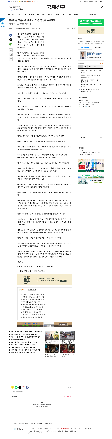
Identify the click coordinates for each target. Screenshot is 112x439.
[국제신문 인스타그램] (38, 271)
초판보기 (96, 1)
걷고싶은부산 (32, 423)
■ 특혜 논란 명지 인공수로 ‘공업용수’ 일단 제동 (22, 345)
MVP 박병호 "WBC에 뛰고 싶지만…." (32, 302)
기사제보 (57, 428)
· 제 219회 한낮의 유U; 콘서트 (86, 155)
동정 (95, 102)
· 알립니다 (82, 151)
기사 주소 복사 (11, 55)
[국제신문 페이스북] (25, 271)
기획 (63, 14)
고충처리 (80, 428)
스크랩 (11, 59)
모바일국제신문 (87, 428)
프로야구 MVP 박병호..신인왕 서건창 (31, 310)
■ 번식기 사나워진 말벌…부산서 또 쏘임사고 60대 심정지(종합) (26, 331)
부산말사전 (93, 14)
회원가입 (86, 1)
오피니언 (84, 14)
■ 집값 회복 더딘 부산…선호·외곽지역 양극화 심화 (23, 334)
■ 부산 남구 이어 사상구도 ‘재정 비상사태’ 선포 (22, 353)
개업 (86, 102)
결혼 (89, 102)
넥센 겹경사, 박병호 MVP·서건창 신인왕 (32, 297)
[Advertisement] (58, 44)
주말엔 (50, 14)
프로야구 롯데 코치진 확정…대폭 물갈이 (33, 294)
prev (79, 165)
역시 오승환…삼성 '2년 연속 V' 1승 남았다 (33, 315)
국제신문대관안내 (48, 423)
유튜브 (29, 1)
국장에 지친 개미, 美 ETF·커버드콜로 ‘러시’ (52, 342)
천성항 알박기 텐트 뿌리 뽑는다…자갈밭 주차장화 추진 (67, 343)
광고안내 (40, 428)
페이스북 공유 (11, 35)
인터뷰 (69, 14)
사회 (13, 14)
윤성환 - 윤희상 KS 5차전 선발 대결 (31, 317)
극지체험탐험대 (98, 43)
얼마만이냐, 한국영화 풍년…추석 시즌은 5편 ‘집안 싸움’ (51, 357)
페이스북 (12, 1)
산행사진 (92, 104)
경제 (24, 14)
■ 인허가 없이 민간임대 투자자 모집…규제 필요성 (22, 347)
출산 (92, 102)
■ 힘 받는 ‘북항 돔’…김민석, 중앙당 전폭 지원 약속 (23, 342)
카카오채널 (23, 1)
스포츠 (57, 14)
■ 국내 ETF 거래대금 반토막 (17, 339)
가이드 (82, 106)
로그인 (81, 1)
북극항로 (88, 42)
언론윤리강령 (73, 428)
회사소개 (28, 428)
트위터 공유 (11, 40)
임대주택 (98, 42)
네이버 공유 (11, 44)
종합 (80, 67)
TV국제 (76, 14)
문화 (43, 14)
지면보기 (91, 1)
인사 (80, 102)
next (103, 165)
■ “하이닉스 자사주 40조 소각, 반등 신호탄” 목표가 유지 (24, 337)
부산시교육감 (81, 42)
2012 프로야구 (32, 289)
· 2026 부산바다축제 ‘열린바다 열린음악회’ (89, 153)
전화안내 (34, 428)
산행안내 (81, 104)
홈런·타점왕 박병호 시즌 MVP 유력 (31, 312)
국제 (38, 14)
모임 (83, 102)
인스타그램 (36, 1)
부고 (98, 102)
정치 (19, 14)
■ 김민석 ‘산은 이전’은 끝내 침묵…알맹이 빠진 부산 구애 (24, 350)
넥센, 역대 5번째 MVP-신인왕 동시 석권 (32, 307)
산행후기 (87, 104)
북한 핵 (93, 42)
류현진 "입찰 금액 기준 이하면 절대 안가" (33, 304)
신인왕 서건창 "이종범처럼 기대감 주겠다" (33, 299)
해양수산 (31, 14)
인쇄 (11, 50)
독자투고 (51, 428)
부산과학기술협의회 (23, 423)
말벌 (91, 43)
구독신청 (102, 1)
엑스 (17, 1)
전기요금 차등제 (85, 43)
